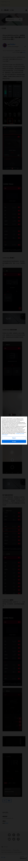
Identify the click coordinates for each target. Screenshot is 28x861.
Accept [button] (14, 441)
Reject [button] (14, 438)
